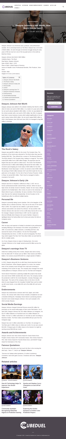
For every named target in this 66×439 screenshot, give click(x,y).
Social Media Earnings (10, 95)
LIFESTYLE (17, 5)
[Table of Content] (19, 77)
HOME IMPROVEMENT (35, 5)
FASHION (46, 5)
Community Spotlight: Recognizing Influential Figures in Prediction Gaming (11, 410)
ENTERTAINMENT (33, 21)
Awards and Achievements (11, 97)
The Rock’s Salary (9, 81)
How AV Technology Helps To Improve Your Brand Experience (11, 385)
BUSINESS (4, 380)
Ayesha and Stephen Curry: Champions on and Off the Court (32, 385)
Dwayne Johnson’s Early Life (12, 83)
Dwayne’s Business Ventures (12, 91)
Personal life (7, 85)
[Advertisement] (54, 66)
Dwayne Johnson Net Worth (11, 79)
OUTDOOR (25, 5)
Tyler (27, 31)
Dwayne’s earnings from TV (11, 89)
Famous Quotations (9, 99)
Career (5, 87)
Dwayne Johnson (6, 107)
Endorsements (8, 93)
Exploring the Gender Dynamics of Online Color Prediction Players (31, 410)
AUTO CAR (53, 5)
